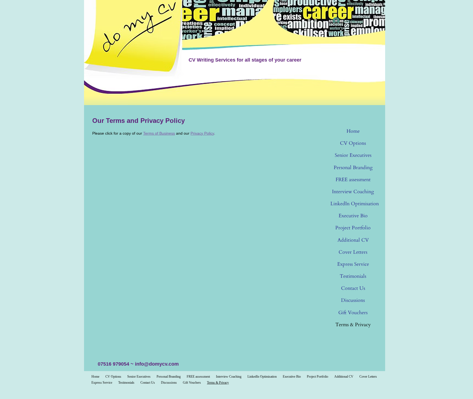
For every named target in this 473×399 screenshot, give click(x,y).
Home (353, 131)
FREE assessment (353, 179)
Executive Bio (353, 215)
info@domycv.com (157, 364)
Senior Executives (353, 155)
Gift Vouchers (353, 312)
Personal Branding (353, 167)
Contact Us (353, 288)
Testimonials (353, 276)
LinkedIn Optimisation (354, 203)
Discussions (353, 300)
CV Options (353, 143)
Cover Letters (353, 252)
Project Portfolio (353, 227)
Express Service (353, 264)
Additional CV (353, 240)
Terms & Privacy (353, 324)
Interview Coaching (353, 191)
